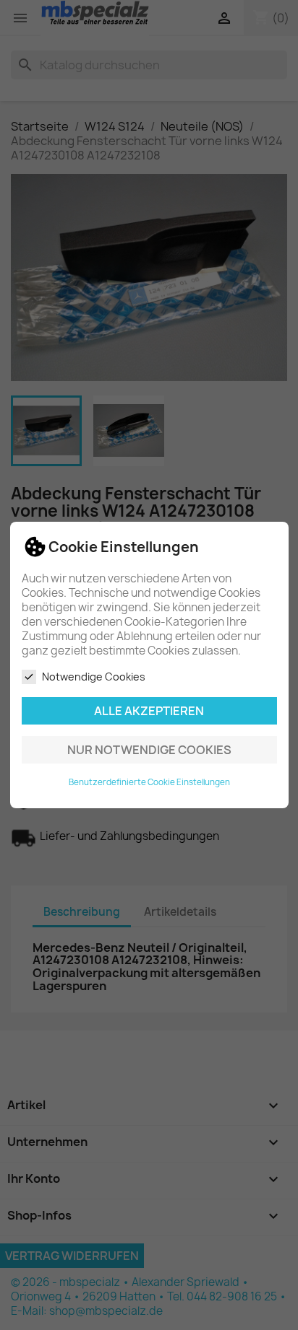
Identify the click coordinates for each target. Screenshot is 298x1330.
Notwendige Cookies (93, 676)
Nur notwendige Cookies (149, 750)
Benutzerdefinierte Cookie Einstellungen (149, 782)
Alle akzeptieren (149, 711)
